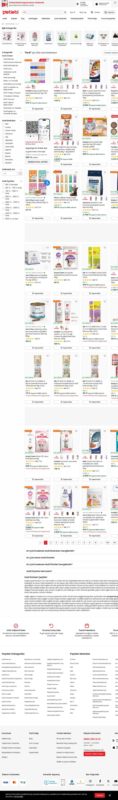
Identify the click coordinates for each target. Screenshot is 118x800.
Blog (30, 738)
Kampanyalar (77, 18)
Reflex (72, 686)
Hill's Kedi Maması (99, 667)
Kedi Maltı (28, 694)
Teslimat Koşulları (63, 748)
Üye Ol (72, 12)
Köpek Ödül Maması (54, 669)
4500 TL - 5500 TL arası (12, 214)
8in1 (6, 124)
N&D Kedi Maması (99, 671)
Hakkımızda (6, 738)
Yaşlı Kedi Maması (31, 709)
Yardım (97, 12)
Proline (72, 709)
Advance (9, 134)
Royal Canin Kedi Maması (102, 663)
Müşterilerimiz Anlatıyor (11, 752)
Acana (8, 127)
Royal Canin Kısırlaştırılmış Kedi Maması (102, 701)
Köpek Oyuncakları (53, 677)
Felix (71, 713)
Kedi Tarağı (28, 679)
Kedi (5, 18)
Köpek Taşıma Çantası (55, 673)
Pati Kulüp (92, 18)
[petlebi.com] (3, 24)
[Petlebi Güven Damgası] (50, 782)
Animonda (9, 146)
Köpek (14, 18)
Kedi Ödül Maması (11, 65)
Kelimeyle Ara (8, 169)
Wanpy (72, 698)
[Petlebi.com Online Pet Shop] (10, 12)
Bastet (8, 153)
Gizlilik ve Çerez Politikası (66, 762)
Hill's (71, 667)
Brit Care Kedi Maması (100, 679)
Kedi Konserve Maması (13, 62)
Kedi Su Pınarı (6, 702)
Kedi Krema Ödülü (8, 709)
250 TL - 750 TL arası (13, 188)
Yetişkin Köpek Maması (55, 659)
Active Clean (10, 130)
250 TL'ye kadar (11, 184)
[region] (12, 145)
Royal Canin (74, 663)
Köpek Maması (30, 702)
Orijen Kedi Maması (99, 690)
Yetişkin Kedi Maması (9, 671)
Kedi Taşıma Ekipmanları (8, 103)
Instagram (90, 785)
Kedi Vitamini (29, 667)
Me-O (72, 702)
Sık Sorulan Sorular (63, 738)
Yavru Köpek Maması (32, 705)
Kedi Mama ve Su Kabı (12, 84)
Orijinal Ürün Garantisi (10, 743)
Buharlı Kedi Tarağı (31, 698)
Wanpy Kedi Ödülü (99, 717)
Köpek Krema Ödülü (9, 713)
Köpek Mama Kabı (53, 681)
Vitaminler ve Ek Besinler (10, 73)
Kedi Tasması (9, 99)
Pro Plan (72, 659)
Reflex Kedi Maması (99, 686)
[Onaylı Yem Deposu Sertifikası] (63, 782)
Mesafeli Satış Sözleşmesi (66, 743)
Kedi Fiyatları (8, 181)
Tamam (99, 795)
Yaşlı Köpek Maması (31, 713)
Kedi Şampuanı (30, 690)
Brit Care (73, 679)
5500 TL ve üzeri (11, 219)
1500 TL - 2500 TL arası (12, 197)
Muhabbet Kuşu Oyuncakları (57, 704)
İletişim (4, 757)
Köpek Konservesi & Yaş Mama (55, 664)
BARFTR (8, 150)
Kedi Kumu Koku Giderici (33, 663)
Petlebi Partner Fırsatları (11, 748)
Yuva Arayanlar (108, 18)
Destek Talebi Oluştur (94, 754)
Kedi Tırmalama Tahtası (10, 698)
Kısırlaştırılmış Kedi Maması (11, 667)
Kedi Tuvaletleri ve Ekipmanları (11, 88)
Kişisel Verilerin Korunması (66, 757)
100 (107, 542)
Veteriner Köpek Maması (55, 711)
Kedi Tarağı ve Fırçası (12, 93)
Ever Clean (73, 705)
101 (115, 542)
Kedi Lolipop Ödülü (53, 715)
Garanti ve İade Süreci (65, 752)
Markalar (46, 18)
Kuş (22, 18)
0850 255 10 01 (92, 739)
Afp (6, 137)
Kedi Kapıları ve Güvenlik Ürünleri (10, 112)
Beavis (7, 156)
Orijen (72, 694)
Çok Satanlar (60, 18)
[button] (77, 87)
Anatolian (9, 143)
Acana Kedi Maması (100, 675)
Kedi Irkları (33, 748)
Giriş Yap (83, 12)
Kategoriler (7, 52)
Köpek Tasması (52, 684)
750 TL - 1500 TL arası (11, 192)
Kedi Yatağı (28, 675)
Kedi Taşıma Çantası (9, 686)
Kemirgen (33, 18)
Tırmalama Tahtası (11, 96)
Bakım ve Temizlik (11, 81)
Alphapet (9, 140)
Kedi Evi (27, 686)
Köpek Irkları (33, 752)
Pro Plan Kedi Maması (100, 659)
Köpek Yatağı (51, 688)
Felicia (72, 682)
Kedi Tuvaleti (6, 694)
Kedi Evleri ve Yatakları (12, 108)
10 (95, 542)
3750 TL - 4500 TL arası (12, 209)
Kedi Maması (9, 59)
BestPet (8, 163)
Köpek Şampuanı (53, 692)
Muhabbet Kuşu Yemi (54, 700)
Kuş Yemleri (51, 696)
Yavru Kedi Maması (8, 663)
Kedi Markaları (8, 120)
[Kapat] (114, 3)
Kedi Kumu (8, 69)
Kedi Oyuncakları (8, 690)
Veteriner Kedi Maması (55, 707)
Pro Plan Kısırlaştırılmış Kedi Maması (102, 695)
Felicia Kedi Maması (100, 682)
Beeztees (9, 159)
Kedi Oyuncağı (9, 77)
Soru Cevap (33, 743)
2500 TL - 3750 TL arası (12, 203)
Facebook (100, 785)
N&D (71, 671)
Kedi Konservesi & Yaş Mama (12, 679)
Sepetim (111, 12)
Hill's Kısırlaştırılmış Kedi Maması (101, 706)
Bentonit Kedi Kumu (8, 705)
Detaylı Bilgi (18, 796)
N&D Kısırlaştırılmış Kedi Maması (101, 712)
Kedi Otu (27, 682)
